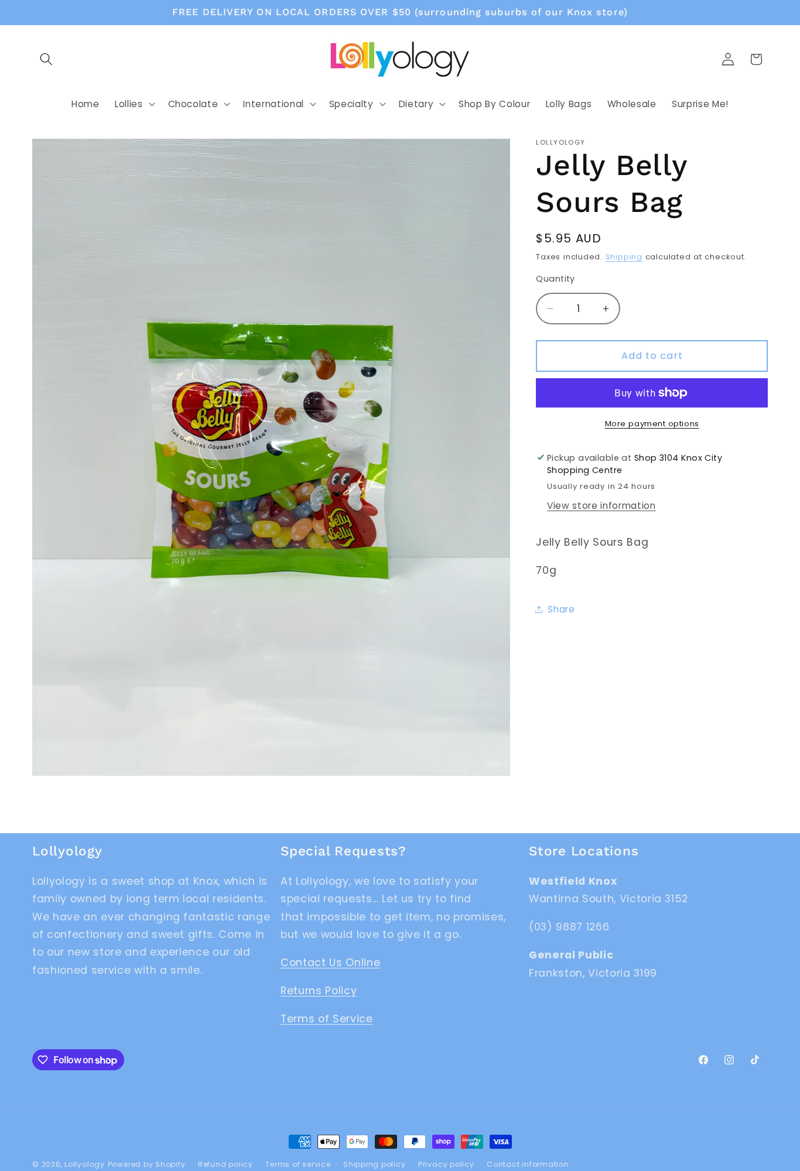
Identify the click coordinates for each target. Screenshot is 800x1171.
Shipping (624, 256)
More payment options (652, 423)
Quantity (555, 279)
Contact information (528, 1164)
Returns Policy (319, 991)
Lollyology (84, 1164)
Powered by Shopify (147, 1164)
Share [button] (561, 609)
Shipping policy (374, 1164)
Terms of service (297, 1164)
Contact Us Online (330, 963)
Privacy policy (446, 1164)
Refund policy (225, 1164)
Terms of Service (327, 1019)
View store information (601, 505)
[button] (46, 59)
